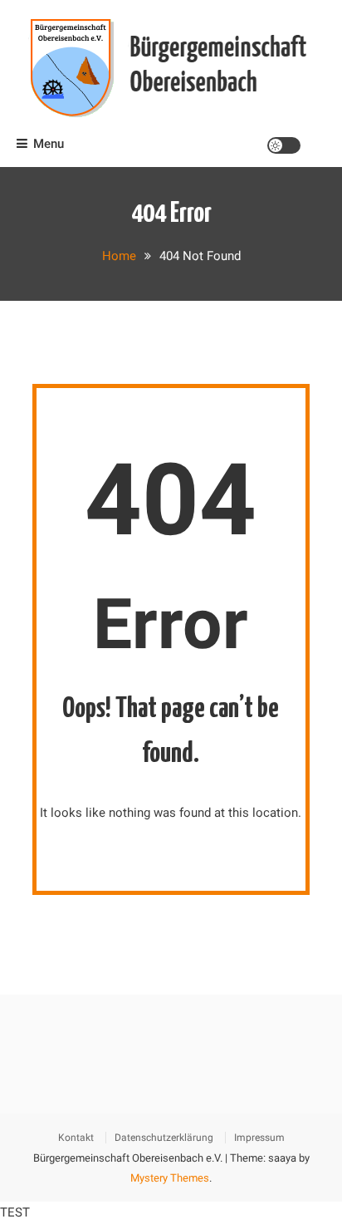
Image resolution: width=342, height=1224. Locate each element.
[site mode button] (283, 145)
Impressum (259, 1137)
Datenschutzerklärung (164, 1137)
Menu (48, 143)
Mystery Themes (169, 1178)
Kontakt (76, 1137)
